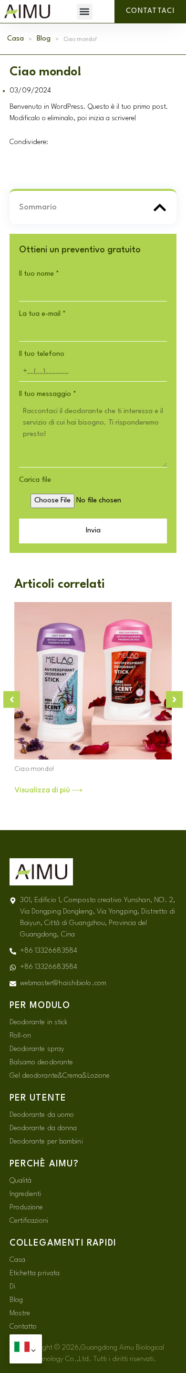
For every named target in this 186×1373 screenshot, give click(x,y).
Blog (44, 38)
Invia (93, 530)
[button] (85, 12)
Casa (15, 38)
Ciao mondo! (34, 768)
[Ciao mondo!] (93, 680)
